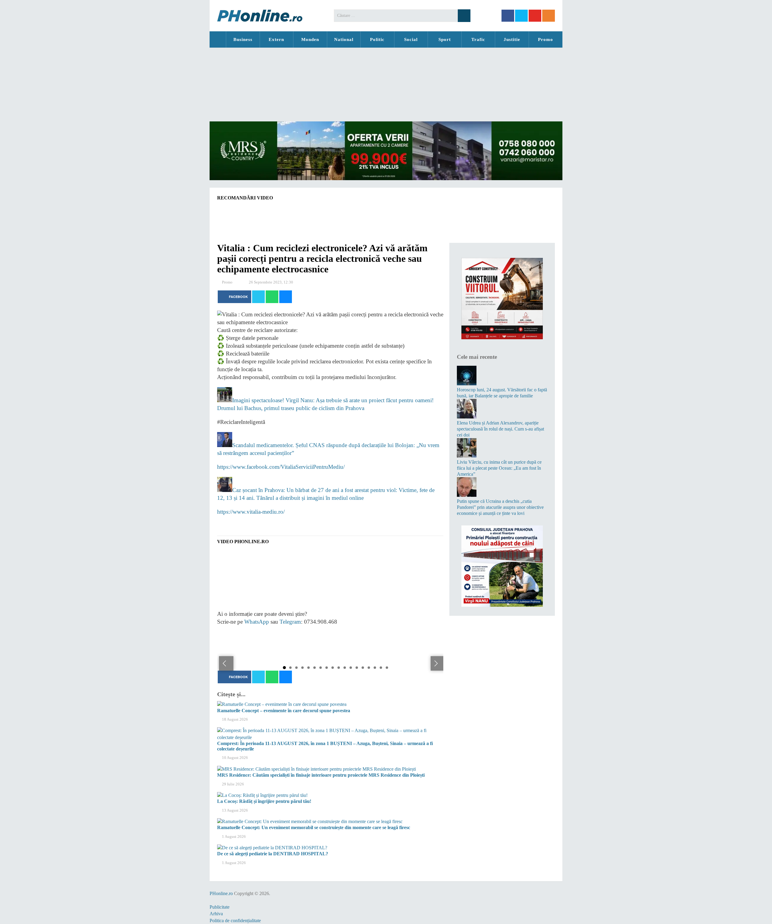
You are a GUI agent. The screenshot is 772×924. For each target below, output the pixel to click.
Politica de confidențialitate (235, 920)
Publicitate (219, 907)
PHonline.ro (218, 39)
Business (242, 39)
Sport (444, 39)
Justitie (512, 39)
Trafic (478, 39)
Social (411, 39)
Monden (310, 39)
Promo (545, 39)
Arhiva (216, 913)
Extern (276, 39)
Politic (377, 39)
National (343, 39)
